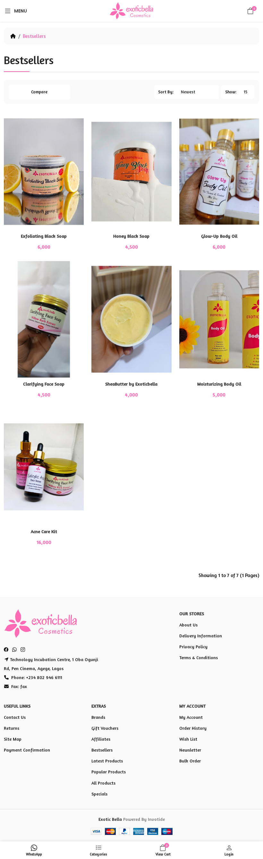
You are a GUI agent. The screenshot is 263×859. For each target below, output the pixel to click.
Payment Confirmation (27, 750)
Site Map (12, 739)
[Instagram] (23, 649)
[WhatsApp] (14, 649)
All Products (103, 783)
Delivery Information (200, 635)
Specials (99, 793)
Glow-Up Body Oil (219, 236)
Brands (98, 717)
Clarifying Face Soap (43, 384)
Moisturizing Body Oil (219, 384)
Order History (193, 728)
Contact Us (15, 717)
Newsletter (190, 750)
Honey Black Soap (131, 236)
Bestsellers (34, 36)
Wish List (188, 739)
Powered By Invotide (144, 819)
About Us (188, 624)
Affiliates (100, 739)
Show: (230, 91)
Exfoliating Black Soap (44, 236)
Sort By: (166, 91)
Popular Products (108, 771)
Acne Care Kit (44, 531)
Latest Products (107, 760)
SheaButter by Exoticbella (131, 384)
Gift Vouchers (104, 728)
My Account (191, 717)
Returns (11, 728)
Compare (39, 91)
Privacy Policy (193, 646)
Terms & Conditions (198, 657)
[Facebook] (7, 649)
